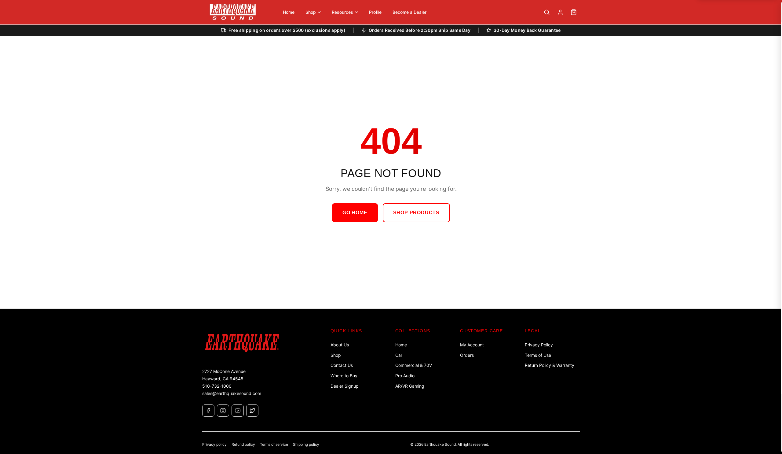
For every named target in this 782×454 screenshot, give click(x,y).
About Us (340, 344)
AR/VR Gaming (409, 386)
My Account (472, 344)
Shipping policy (306, 444)
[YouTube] (238, 410)
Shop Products (416, 212)
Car (398, 355)
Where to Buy (344, 375)
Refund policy (243, 444)
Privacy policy (214, 444)
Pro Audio (405, 375)
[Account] (560, 12)
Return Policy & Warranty (549, 365)
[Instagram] (223, 410)
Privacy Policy (539, 344)
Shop (336, 355)
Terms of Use (538, 355)
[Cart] (574, 12)
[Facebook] (208, 410)
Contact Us (342, 365)
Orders (467, 355)
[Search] (547, 12)
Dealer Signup (345, 386)
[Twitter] (252, 410)
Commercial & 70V (413, 365)
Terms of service (274, 444)
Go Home (354, 212)
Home (401, 344)
